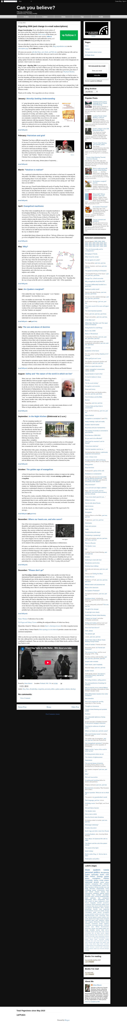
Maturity (87, 380)
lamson (100, 912)
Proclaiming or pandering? (93, 535)
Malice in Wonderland (91, 334)
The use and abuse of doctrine (36, 327)
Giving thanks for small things (93, 327)
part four (96, 338)
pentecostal (98, 914)
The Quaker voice (90, 811)
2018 (101, 243)
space (107, 882)
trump (101, 880)
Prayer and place (93, 480)
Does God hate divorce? (92, 627)
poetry (94, 890)
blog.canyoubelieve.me (60, 46)
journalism (106, 895)
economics (106, 903)
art (99, 910)
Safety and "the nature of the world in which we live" (49, 374)
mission (97, 891)
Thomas (97, 896)
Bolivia (103, 922)
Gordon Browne (89, 577)
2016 (86, 244)
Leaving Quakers (90, 834)
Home (49, 707)
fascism (102, 933)
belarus (91, 939)
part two (34, 321)
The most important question (93, 311)
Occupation (88, 512)
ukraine (96, 882)
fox (93, 901)
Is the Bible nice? (90, 320)
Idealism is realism (34, 170)
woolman (87, 950)
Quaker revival (89, 670)
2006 (101, 246)
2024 (99, 241)
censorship (101, 939)
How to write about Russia (92, 503)
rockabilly (92, 930)
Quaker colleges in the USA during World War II (101, 129)
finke (107, 915)
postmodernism (89, 910)
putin (103, 914)
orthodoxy (96, 893)
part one (97, 263)
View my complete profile (92, 1001)
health (104, 928)
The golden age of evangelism (39, 469)
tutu (98, 948)
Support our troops (91, 618)
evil (95, 933)
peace (87, 878)
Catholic (101, 906)
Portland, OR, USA (46, 683)
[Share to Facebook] (26, 686)
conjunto (107, 931)
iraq (89, 887)
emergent (106, 919)
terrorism (87, 948)
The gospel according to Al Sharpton (95, 270)
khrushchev (100, 934)
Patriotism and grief (36, 135)
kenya (90, 943)
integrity (97, 942)
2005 (105, 246)
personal (47, 689)
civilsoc (104, 885)
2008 (94, 246)
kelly (108, 942)
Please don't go (36, 570)
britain (107, 922)
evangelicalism (97, 885)
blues (27, 689)
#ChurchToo (97, 922)
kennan (86, 943)
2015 (90, 244)
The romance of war (91, 652)
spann (96, 936)
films (101, 884)
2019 (97, 243)
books (102, 874)
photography (99, 945)
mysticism (91, 945)
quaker (57, 689)
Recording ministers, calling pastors (95, 680)
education (92, 888)
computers (106, 898)
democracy (88, 928)
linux (93, 895)
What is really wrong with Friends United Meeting (100, 169)
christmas (106, 906)
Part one (105, 604)
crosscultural (88, 933)
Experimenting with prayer (92, 532)
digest (98, 919)
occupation (106, 912)
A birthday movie (90, 803)
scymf (90, 901)
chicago (107, 910)
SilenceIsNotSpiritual (101, 937)
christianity (89, 880)
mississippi (95, 925)
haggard (107, 933)
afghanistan (88, 899)
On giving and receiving (92, 780)
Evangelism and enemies (92, 386)
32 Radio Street (89, 55)
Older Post (75, 707)
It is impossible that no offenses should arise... (95, 477)
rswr (86, 901)
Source (72, 155)
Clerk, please (89, 630)
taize (92, 926)
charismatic (87, 940)
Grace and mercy (90, 389)
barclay (96, 931)
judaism (104, 942)
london (101, 943)
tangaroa (90, 922)
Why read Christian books (92, 734)
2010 (86, 246)
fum (108, 885)
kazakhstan (91, 934)
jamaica (87, 934)
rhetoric (67, 689)
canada (102, 910)
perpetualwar (100, 888)
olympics (100, 925)
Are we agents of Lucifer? (92, 260)
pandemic (92, 914)
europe (101, 923)
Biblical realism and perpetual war (95, 584)
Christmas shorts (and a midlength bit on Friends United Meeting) (100, 103)
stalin (102, 930)
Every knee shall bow (92, 446)
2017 (105, 243)
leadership (106, 909)
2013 (97, 244)
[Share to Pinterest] (27, 686)
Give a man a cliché (91, 814)
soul (90, 885)
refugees (87, 947)
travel (107, 904)
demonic (101, 940)
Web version (41, 34)
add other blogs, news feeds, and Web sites (44, 52)
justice (87, 885)
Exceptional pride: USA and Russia (95, 460)
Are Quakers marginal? (34, 289)
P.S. (106, 418)
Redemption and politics (92, 859)
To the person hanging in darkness (95, 723)
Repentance (88, 760)
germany (93, 898)
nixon (95, 945)
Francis (87, 903)
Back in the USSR (90, 331)
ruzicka (98, 930)
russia (106, 870)
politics (53, 689)
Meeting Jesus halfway (91, 566)
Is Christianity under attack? (96, 480)
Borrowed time (89, 788)
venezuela (101, 948)
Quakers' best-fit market (92, 424)
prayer (106, 880)
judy (86, 917)
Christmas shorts (90, 598)
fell (108, 940)
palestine (87, 884)
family (98, 933)
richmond (106, 925)
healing (100, 928)
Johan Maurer (97, 985)
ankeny (86, 939)
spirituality (94, 874)
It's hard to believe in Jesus (93, 377)
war (108, 891)
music (107, 888)
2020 (94, 243)
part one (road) (93, 490)
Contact (87, 49)
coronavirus (95, 923)
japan (96, 901)
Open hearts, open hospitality (93, 664)
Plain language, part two (92, 800)
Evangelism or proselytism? (93, 418)
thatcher (91, 948)
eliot (93, 933)
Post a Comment (25, 698)
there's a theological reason (53, 626)
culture (102, 882)
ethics (102, 907)
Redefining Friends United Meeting (95, 615)
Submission (88, 523)
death (94, 912)
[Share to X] (24, 686)
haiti (97, 928)
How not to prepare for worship (94, 701)
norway (96, 887)
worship (101, 887)
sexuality (87, 895)
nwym (92, 896)
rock (86, 922)
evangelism (41, 689)
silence (107, 914)
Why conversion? (90, 484)
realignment (101, 901)
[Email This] (20, 686)
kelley (96, 934)
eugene (105, 940)
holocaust (90, 942)
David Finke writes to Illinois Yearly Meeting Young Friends (95, 640)
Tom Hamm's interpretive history (95, 674)
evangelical (93, 369)
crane (95, 940)
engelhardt (88, 920)
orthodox (106, 884)
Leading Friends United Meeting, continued (100, 116)
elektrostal (88, 882)
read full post (23, 130)
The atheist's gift (90, 634)
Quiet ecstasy (89, 851)
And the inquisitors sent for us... (95, 449)
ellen (107, 896)
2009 (90, 246)
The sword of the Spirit (91, 848)
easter (101, 919)
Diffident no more (90, 500)
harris (86, 942)
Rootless (87, 714)
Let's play (88, 347)
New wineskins (89, 698)
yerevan (89, 937)
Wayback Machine (69, 72)
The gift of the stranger (92, 609)
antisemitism (101, 899)
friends (93, 928)
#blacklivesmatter (90, 915)
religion (103, 904)
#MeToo (107, 930)
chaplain (107, 939)
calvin (103, 931)
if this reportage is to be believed (48, 629)
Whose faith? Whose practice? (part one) (99, 194)
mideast (106, 878)
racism (96, 906)
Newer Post (22, 707)
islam (86, 898)
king (100, 909)
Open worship (89, 509)
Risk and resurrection (91, 777)
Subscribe (97, 75)
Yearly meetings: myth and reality (95, 421)
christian (99, 903)
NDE (95, 937)
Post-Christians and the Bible (93, 397)
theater (95, 948)
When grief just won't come (93, 358)
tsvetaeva (106, 936)
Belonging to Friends (91, 254)
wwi (86, 937)
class (92, 940)
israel (107, 890)
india (94, 942)
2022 (86, 243)
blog (24, 689)
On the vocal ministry (92, 383)
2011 (105, 244)
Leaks (87, 529)
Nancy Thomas (22, 619)
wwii (86, 891)
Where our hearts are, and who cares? (45, 519)
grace (93, 920)
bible (86, 876)
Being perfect (89, 464)
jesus (92, 887)
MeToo (97, 926)
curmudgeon (88, 912)
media (86, 930)
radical (87, 371)
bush (94, 919)
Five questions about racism (93, 52)
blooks (95, 939)
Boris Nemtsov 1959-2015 (92, 435)
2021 (90, 243)
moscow (90, 917)
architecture (87, 931)
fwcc (107, 899)
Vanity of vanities (90, 644)
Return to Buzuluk (90, 543)
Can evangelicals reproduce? (93, 743)
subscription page (23, 48)
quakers (62, 689)
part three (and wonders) (99, 492)
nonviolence (88, 893)
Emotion (87, 557)
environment (101, 890)
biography (93, 903)
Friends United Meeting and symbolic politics (100, 143)
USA (107, 874)
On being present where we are (94, 754)
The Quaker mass (90, 546)
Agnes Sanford (89, 415)
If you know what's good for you (95, 497)
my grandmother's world (100, 797)
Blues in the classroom (91, 587)
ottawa (107, 920)
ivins (101, 942)
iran (99, 898)
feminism (87, 896)
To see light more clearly (92, 612)
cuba (98, 940)
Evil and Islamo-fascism (92, 808)
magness (106, 923)
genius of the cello (99, 470)
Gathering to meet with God (93, 560)
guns (96, 920)
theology (73, 689)
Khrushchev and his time (92, 563)
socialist (92, 371)
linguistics (101, 920)
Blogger (67, 1020)
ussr (108, 917)
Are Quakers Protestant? (100, 206)
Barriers (87, 400)
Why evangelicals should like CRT (95, 281)
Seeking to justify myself (92, 289)
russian (96, 910)
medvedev (106, 943)
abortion (91, 919)
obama (103, 891)
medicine (87, 936)
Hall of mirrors (89, 506)
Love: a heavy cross (91, 457)
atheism (93, 931)
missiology (88, 890)
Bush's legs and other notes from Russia (97, 831)
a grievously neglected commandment (96, 453)
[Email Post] (61, 683)
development (96, 907)
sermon (104, 917)
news (93, 906)
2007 (97, 246)
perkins (95, 917)
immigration (88, 906)
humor (93, 904)
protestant (98, 904)
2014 (94, 244)
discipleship (33, 689)
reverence (92, 947)
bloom (107, 893)
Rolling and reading (91, 623)
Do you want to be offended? (93, 438)
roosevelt (97, 947)
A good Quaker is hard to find (93, 374)
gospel (106, 876)
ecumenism (88, 904)
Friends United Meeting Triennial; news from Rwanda (96, 158)
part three (96, 275)
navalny (107, 907)
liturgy (98, 943)
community (102, 915)
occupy (87, 914)
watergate (106, 948)
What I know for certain (92, 257)
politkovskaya (106, 945)
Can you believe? (36, 7)
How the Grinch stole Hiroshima (94, 817)
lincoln (94, 943)
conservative (101, 369)
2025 (95, 241)
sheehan (87, 926)
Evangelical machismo (34, 206)
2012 (101, 244)
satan (101, 947)
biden (100, 931)
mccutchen (106, 934)
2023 (103, 241)
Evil (86, 549)
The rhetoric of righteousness (93, 757)
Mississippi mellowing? (91, 825)
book (97, 915)
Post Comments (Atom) (53, 714)
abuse (107, 937)
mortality (87, 945)
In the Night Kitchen (38, 416)
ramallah (98, 895)
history (96, 880)
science (99, 917)
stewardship (101, 936)
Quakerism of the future (92, 351)
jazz (108, 928)
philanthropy (88, 909)
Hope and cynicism (90, 526)
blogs (86, 888)
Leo (92, 937)
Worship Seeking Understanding (40, 99)
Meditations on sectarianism (93, 474)
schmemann (106, 947)
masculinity (88, 925)
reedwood (103, 896)
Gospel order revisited (91, 661)
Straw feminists (89, 467)
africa (94, 899)
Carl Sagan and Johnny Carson (27, 622)
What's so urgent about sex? (93, 366)
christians (87, 923)
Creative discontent (90, 828)
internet (102, 893)
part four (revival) (90, 494)
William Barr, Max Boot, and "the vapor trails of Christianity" (96, 323)
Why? (25, 247)
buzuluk (95, 909)
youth (86, 919)
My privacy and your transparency (95, 427)
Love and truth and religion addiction (96, 487)
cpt (108, 887)
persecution (92, 936)
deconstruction (105, 926)
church (91, 891)
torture (107, 901)
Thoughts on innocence (92, 706)
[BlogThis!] (22, 686)
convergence (88, 907)
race (105, 887)
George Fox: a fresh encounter (94, 278)
